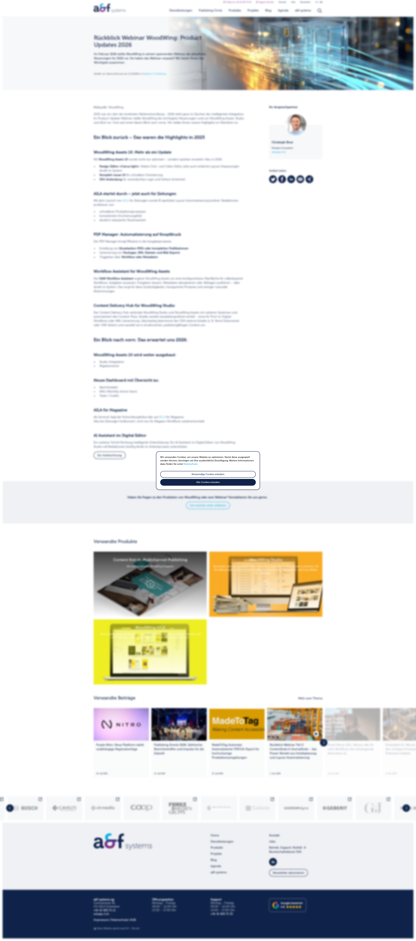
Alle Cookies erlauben (208, 482)
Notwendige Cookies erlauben (208, 474)
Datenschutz (190, 464)
